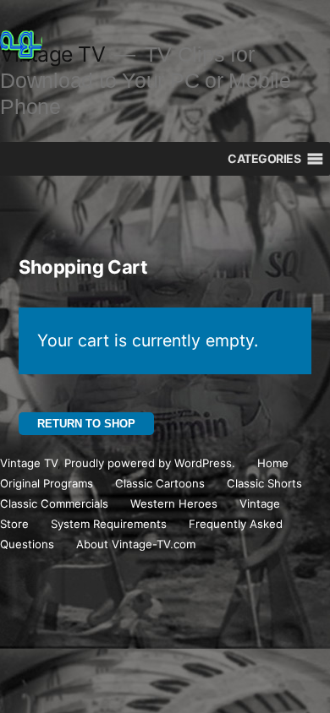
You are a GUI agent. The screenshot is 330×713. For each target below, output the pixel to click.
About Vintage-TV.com (135, 544)
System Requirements (109, 524)
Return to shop (86, 423)
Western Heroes (173, 503)
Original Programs (46, 483)
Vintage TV (29, 463)
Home (273, 463)
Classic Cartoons (160, 483)
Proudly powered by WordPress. (151, 463)
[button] (264, 159)
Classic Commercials (54, 503)
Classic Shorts (264, 483)
